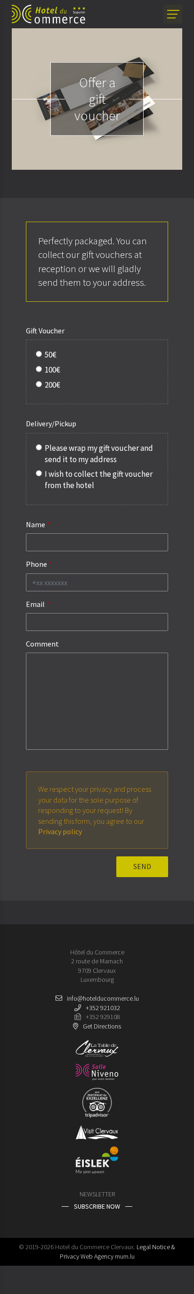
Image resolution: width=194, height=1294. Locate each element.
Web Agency (97, 1256)
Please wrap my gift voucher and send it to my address (99, 454)
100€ (52, 370)
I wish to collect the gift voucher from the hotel (99, 479)
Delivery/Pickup (51, 423)
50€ (51, 354)
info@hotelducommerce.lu (103, 998)
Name (35, 524)
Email (35, 604)
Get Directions (102, 1026)
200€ (52, 385)
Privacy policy (60, 831)
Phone (36, 564)
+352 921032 (103, 1008)
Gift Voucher (45, 330)
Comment (42, 643)
